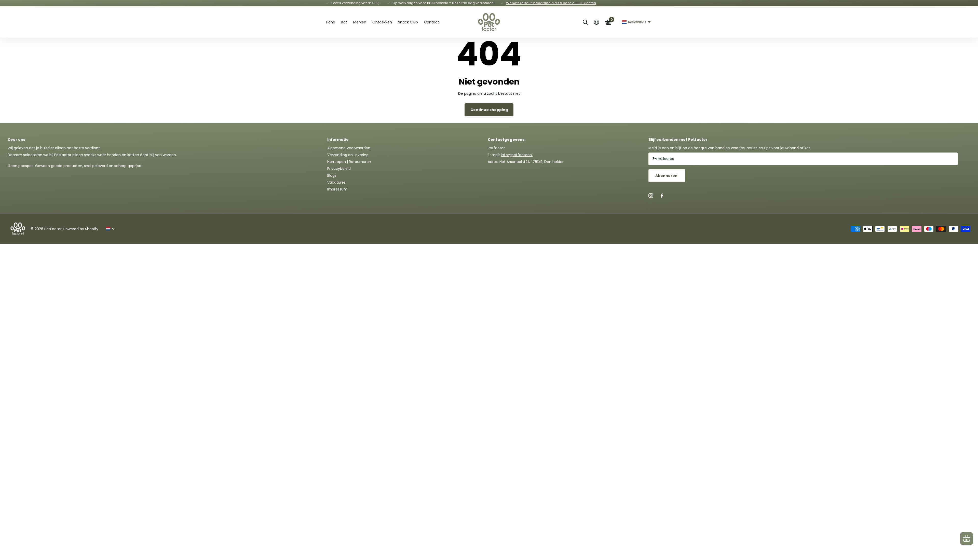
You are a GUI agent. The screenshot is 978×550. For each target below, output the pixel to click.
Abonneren (666, 175)
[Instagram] (650, 195)
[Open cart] (966, 538)
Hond (330, 22)
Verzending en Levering (348, 154)
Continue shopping (489, 109)
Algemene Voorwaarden (348, 147)
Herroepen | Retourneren (349, 161)
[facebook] (662, 196)
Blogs (331, 175)
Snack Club (408, 22)
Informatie (338, 139)
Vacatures (336, 182)
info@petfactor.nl (517, 154)
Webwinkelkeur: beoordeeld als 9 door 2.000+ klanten (551, 3)
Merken (359, 22)
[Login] (596, 22)
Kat (344, 22)
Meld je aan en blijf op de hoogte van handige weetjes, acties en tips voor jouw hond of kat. (729, 147)
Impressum (337, 189)
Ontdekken (382, 22)
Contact (431, 22)
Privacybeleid (339, 168)
